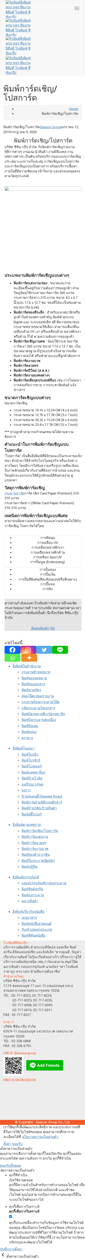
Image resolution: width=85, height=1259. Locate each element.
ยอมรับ (17, 1144)
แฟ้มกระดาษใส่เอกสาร (38, 708)
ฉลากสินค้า (30, 901)
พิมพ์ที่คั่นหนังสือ (33, 935)
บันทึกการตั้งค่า (11, 1249)
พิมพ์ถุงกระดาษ (33, 895)
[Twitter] (44, 650)
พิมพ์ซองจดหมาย (34, 678)
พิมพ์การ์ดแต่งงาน (35, 837)
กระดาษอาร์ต (14, 493)
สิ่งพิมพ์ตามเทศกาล (26, 825)
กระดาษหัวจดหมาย (36, 672)
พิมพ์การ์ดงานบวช (35, 849)
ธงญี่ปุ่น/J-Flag (32, 784)
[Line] (60, 650)
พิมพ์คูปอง (29, 732)
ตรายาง (27, 738)
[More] (29, 658)
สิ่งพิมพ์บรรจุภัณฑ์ (25, 877)
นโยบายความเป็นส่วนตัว (40, 1137)
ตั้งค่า (7, 1144)
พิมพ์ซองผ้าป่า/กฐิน (36, 855)
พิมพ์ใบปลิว (30, 755)
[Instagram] (28, 650)
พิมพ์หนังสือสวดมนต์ (36, 924)
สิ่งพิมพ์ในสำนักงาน (26, 666)
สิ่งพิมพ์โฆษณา (23, 748)
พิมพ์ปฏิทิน (29, 867)
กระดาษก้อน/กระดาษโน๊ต (41, 702)
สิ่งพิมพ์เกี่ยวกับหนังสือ (28, 912)
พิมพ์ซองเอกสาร (33, 684)
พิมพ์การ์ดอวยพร (34, 843)
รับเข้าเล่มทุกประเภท (37, 930)
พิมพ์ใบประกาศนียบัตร (38, 861)
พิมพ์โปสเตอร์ (32, 766)
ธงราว (26, 790)
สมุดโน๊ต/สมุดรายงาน (38, 696)
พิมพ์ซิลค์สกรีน (32, 889)
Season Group (50, 127)
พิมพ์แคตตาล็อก (33, 772)
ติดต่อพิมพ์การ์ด (43, 628)
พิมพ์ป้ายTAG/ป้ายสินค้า (39, 808)
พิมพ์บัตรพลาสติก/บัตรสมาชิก (43, 714)
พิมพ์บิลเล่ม (30, 726)
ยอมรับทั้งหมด (10, 1166)
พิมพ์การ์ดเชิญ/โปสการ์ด (40, 831)
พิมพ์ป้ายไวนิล (32, 778)
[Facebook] (12, 650)
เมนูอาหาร (29, 918)
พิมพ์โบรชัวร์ (31, 760)
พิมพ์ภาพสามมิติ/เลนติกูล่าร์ (42, 802)
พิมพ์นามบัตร (31, 690)
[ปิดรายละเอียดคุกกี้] (3, 1256)
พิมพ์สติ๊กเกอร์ (32, 814)
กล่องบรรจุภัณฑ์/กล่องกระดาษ (44, 883)
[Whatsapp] (12, 658)
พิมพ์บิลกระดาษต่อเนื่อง (39, 720)
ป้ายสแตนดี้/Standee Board (42, 796)
